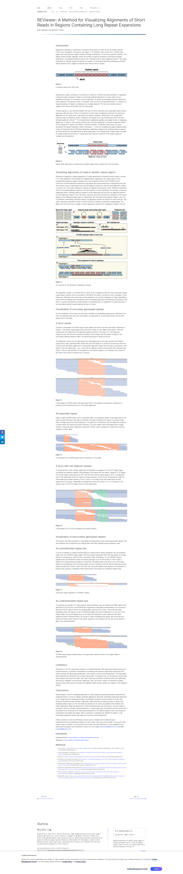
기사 (57, 11)
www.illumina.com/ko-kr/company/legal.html (60, 850)
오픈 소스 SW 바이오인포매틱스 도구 (78, 11)
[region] (91, 862)
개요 (53, 11)
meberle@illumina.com (63, 729)
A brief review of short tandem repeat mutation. (79, 748)
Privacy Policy (81, 862)
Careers (143, 851)
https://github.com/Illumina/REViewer (76, 740)
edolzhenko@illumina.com (108, 727)
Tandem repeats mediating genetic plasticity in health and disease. (82, 756)
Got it (156, 869)
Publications (63, 11)
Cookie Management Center (137, 869)
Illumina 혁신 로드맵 (94, 11)
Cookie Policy (67, 862)
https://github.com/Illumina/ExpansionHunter (83, 737)
